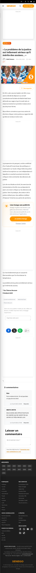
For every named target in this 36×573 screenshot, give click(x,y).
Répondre (26, 404)
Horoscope (21, 498)
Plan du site (8, 555)
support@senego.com (27, 554)
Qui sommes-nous (23, 516)
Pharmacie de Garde (24, 494)
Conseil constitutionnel (9, 299)
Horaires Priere (22, 491)
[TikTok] (34, 2)
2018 (14, 469)
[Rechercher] (20, 6)
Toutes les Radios (6, 531)
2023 (19, 466)
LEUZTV (3, 522)
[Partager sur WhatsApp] (20, 330)
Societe (3, 487)
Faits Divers (4, 505)
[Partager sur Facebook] (8, 330)
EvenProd (4, 520)
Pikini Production (6, 525)
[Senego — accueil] (11, 6)
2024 (14, 466)
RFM (3, 533)
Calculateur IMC (22, 496)
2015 (29, 469)
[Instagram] (31, 529)
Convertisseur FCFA (23, 484)
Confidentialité (27, 555)
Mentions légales (16, 555)
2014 (3, 473)
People (3, 496)
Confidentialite (22, 520)
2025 (9, 466)
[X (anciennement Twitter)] (28, 2)
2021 (29, 466)
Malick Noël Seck (22, 299)
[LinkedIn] (20, 532)
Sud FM (3, 538)
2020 (3, 469)
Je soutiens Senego (20, 219)
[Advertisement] (18, 25)
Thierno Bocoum (8, 303)
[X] (24, 529)
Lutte (3, 503)
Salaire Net (21, 489)
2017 (19, 469)
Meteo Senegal (22, 487)
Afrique (3, 510)
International (5, 494)
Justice (3, 489)
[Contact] (21, 1)
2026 (3, 466)
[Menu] (3, 6)
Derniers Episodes (6, 516)
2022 (24, 466)
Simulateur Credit (23, 500)
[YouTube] (31, 2)
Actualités (7, 43)
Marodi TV (4, 518)
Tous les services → (23, 503)
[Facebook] (25, 2)
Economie (4, 491)
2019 (9, 469)
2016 (24, 469)
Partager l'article (21, 223)
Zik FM (3, 535)
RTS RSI (3, 540)
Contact (21, 518)
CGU (20, 522)
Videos (3, 507)
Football (4, 500)
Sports (3, 498)
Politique (4, 484)
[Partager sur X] (14, 330)
